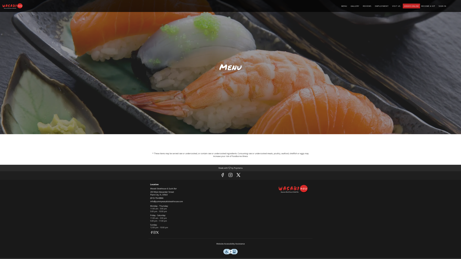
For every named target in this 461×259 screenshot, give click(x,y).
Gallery (355, 6)
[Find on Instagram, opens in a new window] (230, 175)
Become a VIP (428, 6)
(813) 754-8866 (156, 198)
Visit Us (396, 6)
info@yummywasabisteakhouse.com (166, 201)
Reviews (367, 6)
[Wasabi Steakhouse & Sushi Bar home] (13, 6)
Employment (382, 6)
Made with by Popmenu (122, 167)
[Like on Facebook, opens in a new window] (222, 175)
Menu (344, 6)
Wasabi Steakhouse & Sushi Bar (293, 188)
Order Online (411, 6)
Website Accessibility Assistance (230, 243)
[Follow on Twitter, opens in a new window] (238, 175)
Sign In (442, 6)
